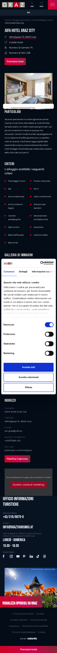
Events (41, 6)
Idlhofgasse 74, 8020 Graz (22, 37)
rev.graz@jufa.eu (13, 431)
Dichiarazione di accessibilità (35, 626)
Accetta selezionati (29, 377)
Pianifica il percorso (17, 458)
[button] (5, 556)
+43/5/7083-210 (13, 440)
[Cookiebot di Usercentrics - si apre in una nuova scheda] (41, 263)
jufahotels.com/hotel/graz (18, 450)
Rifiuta (28, 387)
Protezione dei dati (38, 620)
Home (8, 20)
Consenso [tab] (8, 271)
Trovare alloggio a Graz (41, 20)
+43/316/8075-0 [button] (13, 516)
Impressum (14, 626)
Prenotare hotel (15, 61)
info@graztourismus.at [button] (18, 527)
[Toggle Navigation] (52, 5)
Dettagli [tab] (23, 271)
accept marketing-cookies (23, 106)
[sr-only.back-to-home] (14, 5)
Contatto (40, 614)
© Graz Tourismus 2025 (23, 614)
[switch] (49, 334)
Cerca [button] (32, 6)
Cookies (41, 632)
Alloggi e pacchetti (20, 20)
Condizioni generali (19, 620)
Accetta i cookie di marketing (28, 484)
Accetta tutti (28, 367)
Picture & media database (23, 632)
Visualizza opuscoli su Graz (19, 603)
